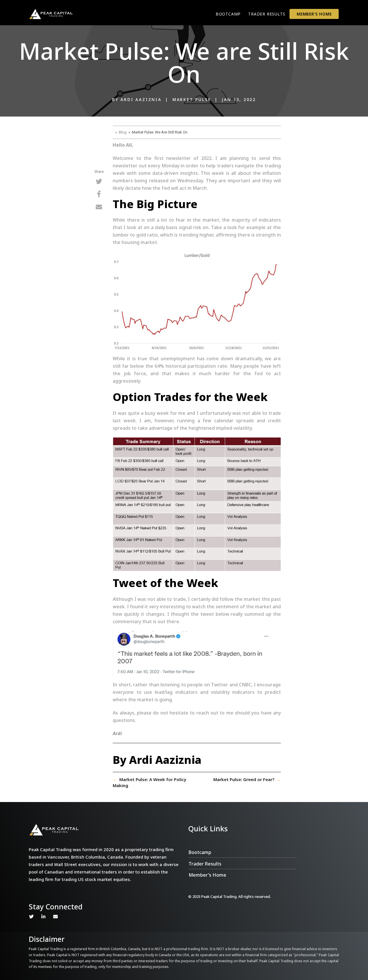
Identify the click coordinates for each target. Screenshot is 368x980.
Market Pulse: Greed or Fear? (243, 779)
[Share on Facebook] (99, 195)
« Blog (120, 132)
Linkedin (43, 916)
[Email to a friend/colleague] (99, 207)
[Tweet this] (99, 182)
